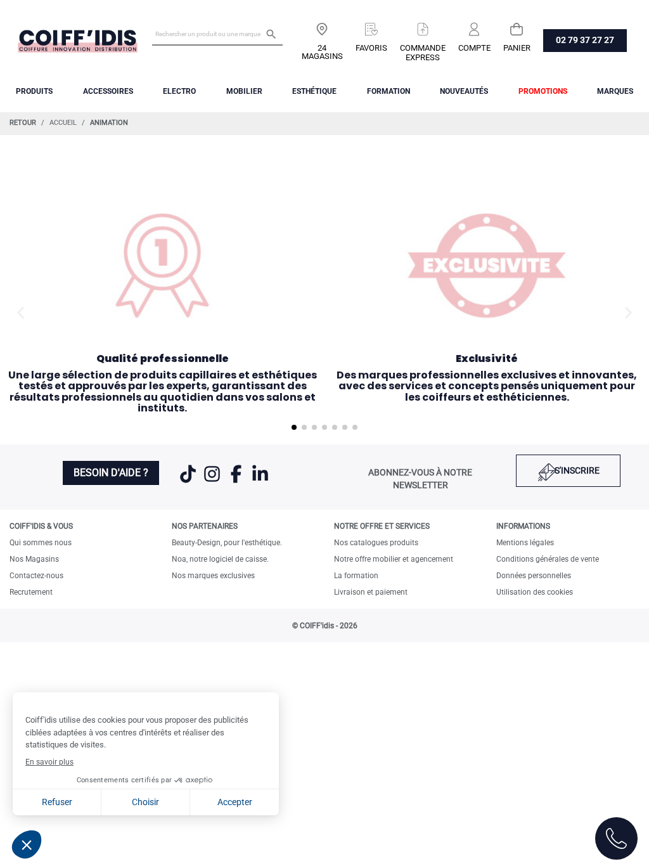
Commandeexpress (423, 52)
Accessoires (108, 91)
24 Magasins (322, 52)
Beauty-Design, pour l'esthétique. (227, 542)
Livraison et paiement (371, 592)
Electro (179, 91)
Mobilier (244, 91)
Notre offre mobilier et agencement (393, 559)
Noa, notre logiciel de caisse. (220, 559)
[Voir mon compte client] (474, 24)
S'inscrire (577, 470)
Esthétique (314, 91)
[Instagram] (213, 482)
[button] (21, 313)
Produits (34, 91)
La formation (356, 575)
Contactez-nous (36, 575)
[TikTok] (189, 482)
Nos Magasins (34, 559)
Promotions (542, 91)
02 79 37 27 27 (585, 40)
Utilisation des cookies (534, 592)
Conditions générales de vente (547, 559)
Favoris (371, 48)
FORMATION (388, 91)
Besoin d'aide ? (111, 473)
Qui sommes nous (41, 542)
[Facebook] (237, 482)
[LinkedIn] (260, 482)
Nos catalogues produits (376, 542)
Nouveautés (464, 91)
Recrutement (31, 592)
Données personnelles (533, 575)
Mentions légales (525, 542)
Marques (615, 91)
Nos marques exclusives (213, 575)
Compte (474, 48)
